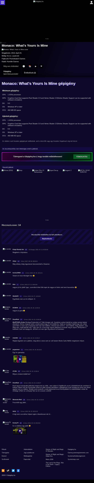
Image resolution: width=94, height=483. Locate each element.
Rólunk (4, 449)
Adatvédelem (28, 449)
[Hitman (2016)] (9, 171)
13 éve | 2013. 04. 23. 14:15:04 (35, 399)
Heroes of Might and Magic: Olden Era (55, 455)
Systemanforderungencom (76, 456)
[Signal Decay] (55, 171)
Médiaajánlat (28, 456)
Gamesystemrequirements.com (78, 453)
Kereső (4, 456)
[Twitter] (13, 470)
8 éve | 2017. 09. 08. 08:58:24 (29, 261)
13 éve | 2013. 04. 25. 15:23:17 (31, 338)
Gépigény (10, 72)
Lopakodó (15, 56)
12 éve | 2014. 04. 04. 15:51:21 (34, 273)
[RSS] (3, 470)
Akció (9, 56)
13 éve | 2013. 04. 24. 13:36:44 (30, 371)
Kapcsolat (27, 459)
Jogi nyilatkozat (29, 453)
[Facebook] (18, 470)
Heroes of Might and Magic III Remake (55, 450)
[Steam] (8, 470)
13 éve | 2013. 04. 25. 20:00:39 (32, 319)
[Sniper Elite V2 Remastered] (39, 171)
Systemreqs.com (73, 459)
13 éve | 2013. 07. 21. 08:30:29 (28, 284)
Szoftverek (5, 459)
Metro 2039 (49, 459)
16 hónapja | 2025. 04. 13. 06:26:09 (38, 249)
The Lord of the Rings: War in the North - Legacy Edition (55, 464)
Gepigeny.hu (72, 449)
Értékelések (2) (30, 73)
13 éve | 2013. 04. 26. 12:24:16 (31, 308)
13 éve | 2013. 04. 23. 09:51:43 (29, 411)
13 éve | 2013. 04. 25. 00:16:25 (33, 349)
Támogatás (5, 453)
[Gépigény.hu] (46, 2)
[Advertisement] (47, 23)
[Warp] (24, 171)
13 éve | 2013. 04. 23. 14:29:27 (32, 383)
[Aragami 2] (70, 171)
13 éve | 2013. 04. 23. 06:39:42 (31, 423)
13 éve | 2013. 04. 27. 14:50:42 (31, 296)
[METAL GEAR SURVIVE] (85, 171)
